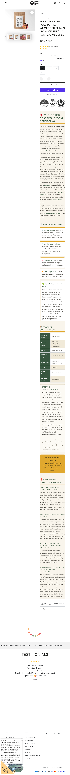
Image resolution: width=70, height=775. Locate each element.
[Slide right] (34, 37)
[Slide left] (5, 37)
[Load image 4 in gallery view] (29, 37)
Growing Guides (9, 737)
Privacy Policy (29, 749)
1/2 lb (49, 68)
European (47, 185)
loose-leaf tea (44, 151)
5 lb (43, 73)
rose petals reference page (52, 213)
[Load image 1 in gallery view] (10, 37)
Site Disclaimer (29, 746)
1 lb (57, 68)
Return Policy (29, 740)
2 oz (43, 68)
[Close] (14, 771)
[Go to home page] (35, 3)
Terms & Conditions (31, 743)
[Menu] (5, 3)
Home (42, 13)
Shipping (42, 55)
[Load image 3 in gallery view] (23, 37)
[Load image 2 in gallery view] (17, 37)
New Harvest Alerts (30, 737)
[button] (55, 3)
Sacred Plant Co (44, 18)
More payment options (52, 94)
